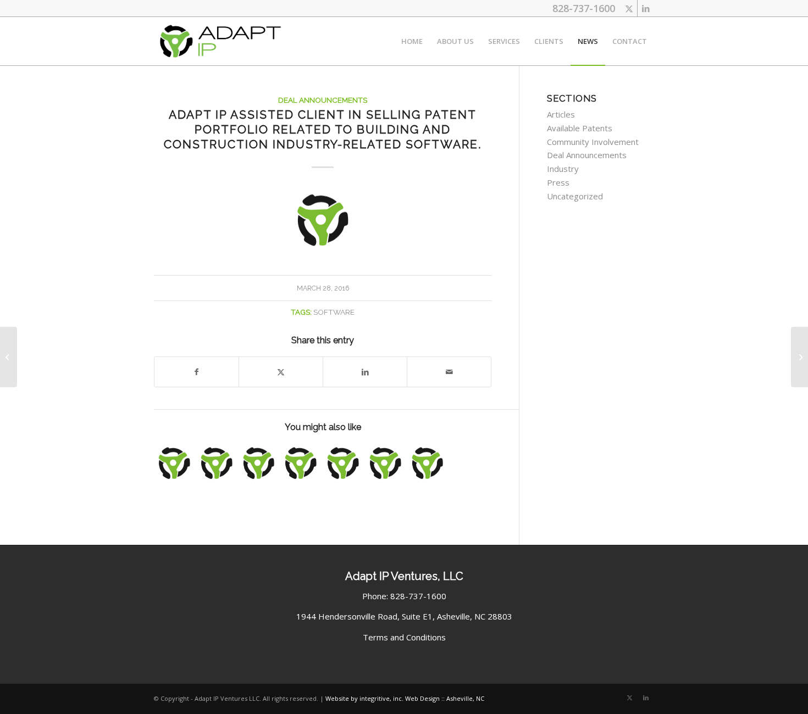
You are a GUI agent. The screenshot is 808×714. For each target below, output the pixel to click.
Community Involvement (593, 141)
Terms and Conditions (404, 637)
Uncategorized (575, 196)
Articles (561, 114)
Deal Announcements (322, 100)
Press (558, 182)
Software (334, 312)
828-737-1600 (583, 8)
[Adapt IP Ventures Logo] (220, 41)
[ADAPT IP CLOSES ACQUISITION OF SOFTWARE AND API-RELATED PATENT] (427, 463)
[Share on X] (281, 372)
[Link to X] (629, 8)
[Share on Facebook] (196, 372)
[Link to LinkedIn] (646, 8)
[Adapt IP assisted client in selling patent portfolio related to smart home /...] (8, 357)
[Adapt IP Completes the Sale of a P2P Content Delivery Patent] (174, 463)
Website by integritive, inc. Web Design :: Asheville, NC (404, 698)
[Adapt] (322, 220)
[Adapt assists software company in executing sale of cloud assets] (343, 463)
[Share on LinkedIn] (365, 372)
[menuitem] (412, 41)
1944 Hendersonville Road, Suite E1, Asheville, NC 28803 (404, 616)
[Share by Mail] (449, 372)
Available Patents (579, 127)
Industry (563, 168)
